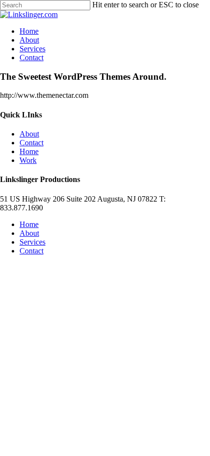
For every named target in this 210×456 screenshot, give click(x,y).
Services (32, 242)
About (29, 134)
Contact (31, 142)
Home (29, 151)
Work (28, 160)
